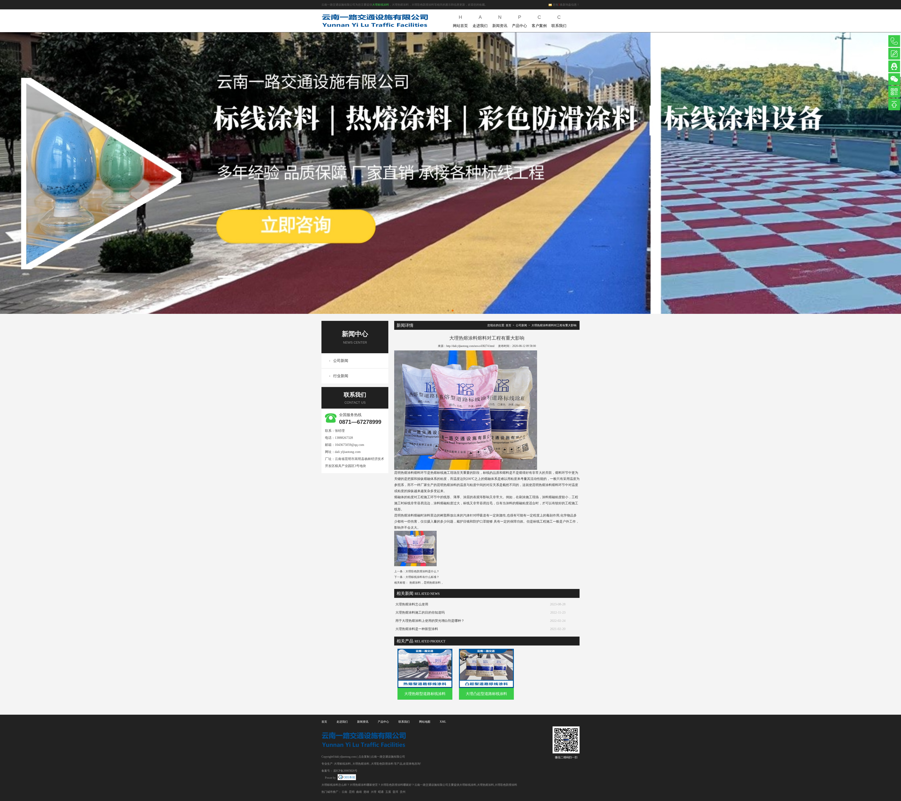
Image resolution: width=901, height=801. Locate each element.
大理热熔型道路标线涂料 (425, 694)
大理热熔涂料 (360, 763)
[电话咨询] (894, 41)
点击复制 (364, 756)
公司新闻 (340, 361)
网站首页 (460, 21)
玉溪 (388, 791)
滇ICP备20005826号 (345, 770)
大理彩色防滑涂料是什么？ (422, 571)
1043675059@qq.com (349, 445)
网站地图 (424, 721)
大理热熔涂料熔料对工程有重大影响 (553, 325)
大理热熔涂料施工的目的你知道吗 (420, 612)
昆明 (352, 791)
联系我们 (558, 21)
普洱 (395, 791)
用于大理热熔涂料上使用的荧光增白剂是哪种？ (429, 621)
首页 (508, 325)
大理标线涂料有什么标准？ (422, 577)
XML (443, 721)
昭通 (381, 791)
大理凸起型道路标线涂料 (486, 694)
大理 (373, 791)
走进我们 (480, 21)
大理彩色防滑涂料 (382, 763)
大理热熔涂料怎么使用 (411, 604)
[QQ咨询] (894, 66)
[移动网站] (894, 92)
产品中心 (519, 21)
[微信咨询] (894, 79)
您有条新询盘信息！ (566, 4)
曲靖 (359, 791)
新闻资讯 (499, 21)
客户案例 (539, 21)
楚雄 (366, 791)
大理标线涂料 (380, 4)
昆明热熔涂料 (432, 582)
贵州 (402, 791)
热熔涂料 (415, 582)
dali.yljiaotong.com (348, 452)
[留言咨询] (894, 54)
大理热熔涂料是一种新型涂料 (416, 629)
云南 (344, 791)
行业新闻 (340, 376)
